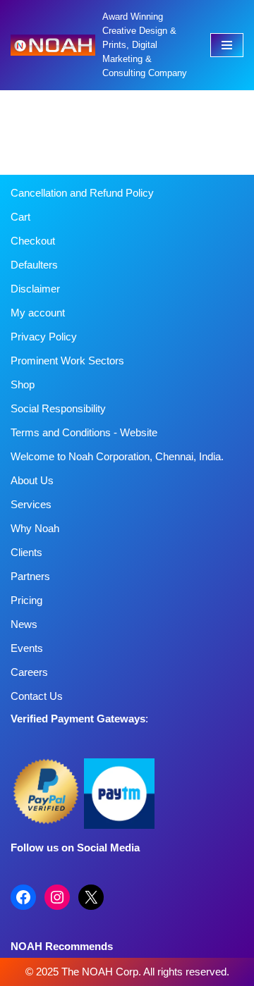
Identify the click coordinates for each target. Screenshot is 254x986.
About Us (32, 480)
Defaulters (34, 265)
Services (31, 504)
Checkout (33, 241)
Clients (26, 552)
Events (27, 648)
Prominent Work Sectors (67, 360)
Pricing (26, 600)
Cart (20, 217)
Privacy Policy (44, 337)
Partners (30, 576)
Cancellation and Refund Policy (82, 193)
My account (38, 313)
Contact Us (37, 696)
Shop (23, 384)
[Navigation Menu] (226, 45)
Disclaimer (35, 289)
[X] (91, 897)
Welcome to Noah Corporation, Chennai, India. (117, 456)
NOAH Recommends (62, 946)
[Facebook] (23, 897)
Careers (29, 672)
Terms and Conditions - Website (84, 432)
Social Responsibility (58, 408)
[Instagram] (57, 897)
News (24, 624)
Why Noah (35, 528)
